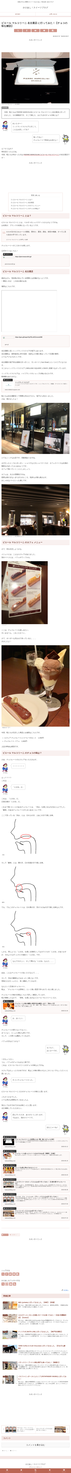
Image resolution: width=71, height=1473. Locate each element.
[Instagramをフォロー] (6, 1284)
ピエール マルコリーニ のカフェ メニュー (26, 205)
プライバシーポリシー (35, 1467)
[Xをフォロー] (3, 1284)
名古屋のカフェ (15, 1234)
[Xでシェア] (18, 30)
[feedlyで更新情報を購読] (10, 1284)
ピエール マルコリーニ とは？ (23, 199)
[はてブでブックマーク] (35, 30)
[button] (53, 30)
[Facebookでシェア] (27, 30)
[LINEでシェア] (44, 30)
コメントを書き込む (35, 1445)
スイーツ (6, 1234)
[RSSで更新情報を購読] (14, 1284)
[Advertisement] (35, 46)
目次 (32, 195)
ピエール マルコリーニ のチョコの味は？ (26, 208)
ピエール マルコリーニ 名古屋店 (23, 202)
